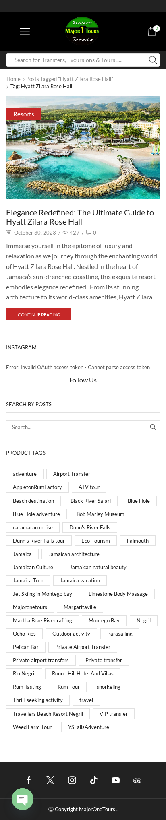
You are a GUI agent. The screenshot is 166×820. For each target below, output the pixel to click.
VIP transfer (114, 714)
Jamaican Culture (33, 567)
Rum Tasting (27, 687)
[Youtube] (116, 780)
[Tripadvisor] (137, 780)
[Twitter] (50, 780)
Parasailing (120, 633)
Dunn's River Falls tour (39, 540)
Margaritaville (80, 607)
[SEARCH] (153, 427)
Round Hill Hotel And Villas (83, 673)
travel (86, 700)
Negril (144, 620)
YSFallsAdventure (88, 727)
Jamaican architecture (74, 554)
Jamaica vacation (80, 580)
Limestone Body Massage (118, 594)
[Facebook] (29, 780)
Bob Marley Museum (100, 514)
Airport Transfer (71, 474)
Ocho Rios (24, 633)
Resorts (23, 114)
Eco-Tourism (95, 540)
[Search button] (153, 60)
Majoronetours (30, 607)
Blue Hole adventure (36, 514)
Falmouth (138, 540)
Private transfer (103, 660)
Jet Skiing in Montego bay (42, 594)
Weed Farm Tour (32, 727)
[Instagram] (72, 780)
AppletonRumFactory (37, 487)
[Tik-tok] (94, 780)
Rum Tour (69, 687)
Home (13, 79)
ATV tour (89, 487)
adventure (25, 474)
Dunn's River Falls (89, 527)
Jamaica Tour (28, 580)
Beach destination (33, 501)
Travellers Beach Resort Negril (48, 714)
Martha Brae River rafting (42, 620)
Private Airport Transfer (82, 647)
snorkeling (108, 687)
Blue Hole (139, 501)
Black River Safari (91, 501)
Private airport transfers (41, 660)
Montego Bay (104, 620)
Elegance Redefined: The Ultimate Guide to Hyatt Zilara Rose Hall (80, 217)
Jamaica (22, 554)
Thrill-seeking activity (38, 700)
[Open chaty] (22, 799)
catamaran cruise (33, 527)
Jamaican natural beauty (98, 567)
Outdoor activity (71, 633)
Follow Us (83, 380)
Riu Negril (24, 673)
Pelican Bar (26, 647)
